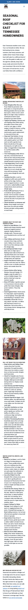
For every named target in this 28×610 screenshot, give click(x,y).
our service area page (15, 598)
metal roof (21, 588)
